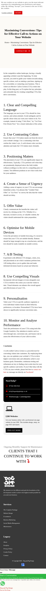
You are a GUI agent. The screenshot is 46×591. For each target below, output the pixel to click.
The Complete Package (10, 510)
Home (7, 42)
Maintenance (7, 526)
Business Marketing (9, 520)
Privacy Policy (7, 549)
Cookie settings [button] (7, 13)
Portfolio (6, 545)
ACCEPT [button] (18, 13)
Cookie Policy (7, 552)
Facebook (29, 372)
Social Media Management (11, 523)
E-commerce (7, 516)
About (5, 542)
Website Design (8, 513)
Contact (5, 555)
